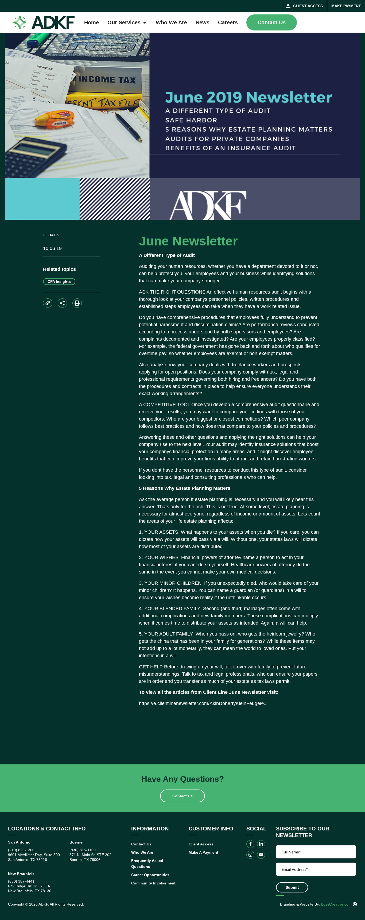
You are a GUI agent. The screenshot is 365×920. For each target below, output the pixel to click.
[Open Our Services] (144, 22)
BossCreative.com (337, 904)
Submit (292, 887)
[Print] (77, 303)
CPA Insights (59, 281)
